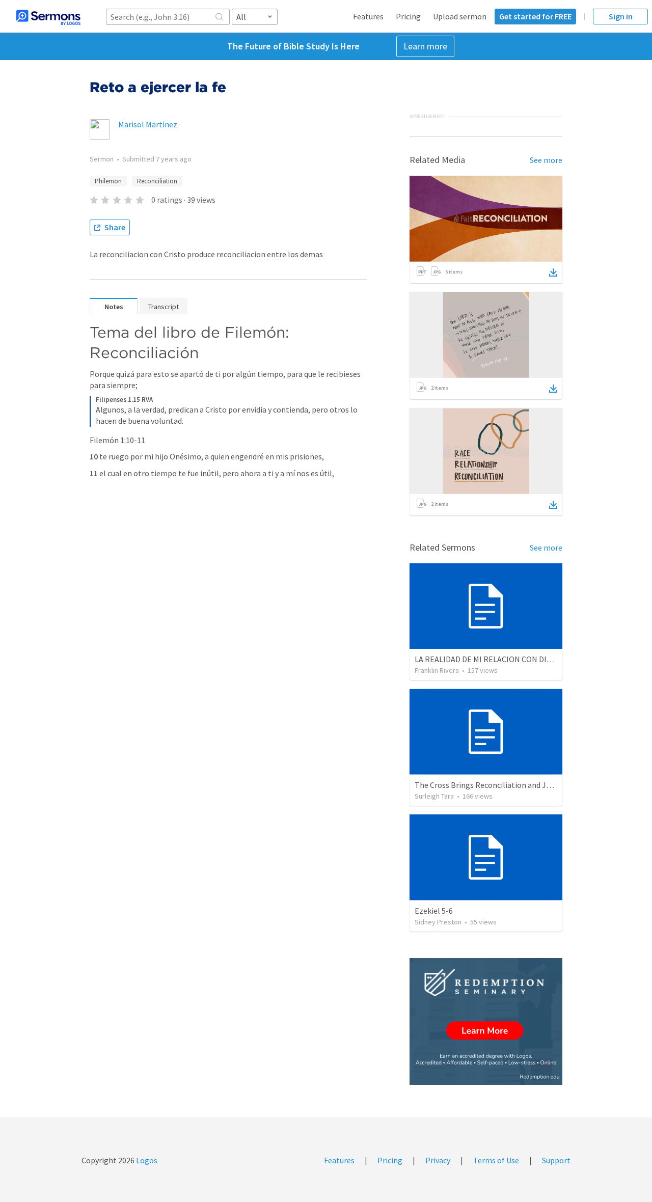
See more (546, 160)
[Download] (553, 272)
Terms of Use (496, 1160)
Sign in (621, 16)
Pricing (408, 16)
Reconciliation (157, 181)
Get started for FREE (535, 16)
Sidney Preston (438, 921)
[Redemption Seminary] (486, 1021)
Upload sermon (459, 16)
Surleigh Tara (434, 796)
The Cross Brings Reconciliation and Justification (501, 785)
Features (368, 16)
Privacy (437, 1160)
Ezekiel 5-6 (434, 911)
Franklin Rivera (437, 670)
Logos (145, 1160)
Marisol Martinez (147, 124)
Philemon (108, 181)
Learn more (425, 46)
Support (556, 1160)
